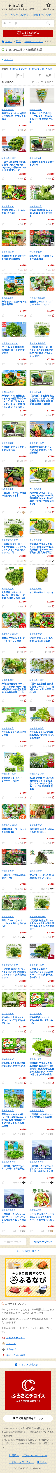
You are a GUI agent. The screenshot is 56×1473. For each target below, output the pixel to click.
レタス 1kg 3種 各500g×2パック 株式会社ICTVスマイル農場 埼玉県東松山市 (41, 973)
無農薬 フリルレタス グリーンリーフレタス (41, 303)
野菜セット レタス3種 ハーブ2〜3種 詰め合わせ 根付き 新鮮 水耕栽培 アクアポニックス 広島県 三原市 (14, 1120)
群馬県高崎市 (36, 589)
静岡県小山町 (36, 109)
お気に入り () (48, 9)
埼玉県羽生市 (36, 206)
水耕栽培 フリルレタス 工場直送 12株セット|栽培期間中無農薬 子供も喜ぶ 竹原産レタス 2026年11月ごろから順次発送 (42, 1069)
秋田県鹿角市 (8, 728)
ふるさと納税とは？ (30, 1364)
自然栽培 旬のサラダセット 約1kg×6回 (14, 448)
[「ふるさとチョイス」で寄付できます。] (52, 130)
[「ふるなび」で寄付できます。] (52, 560)
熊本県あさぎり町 (10, 343)
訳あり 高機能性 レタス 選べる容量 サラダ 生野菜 (41, 213)
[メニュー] (23, 512)
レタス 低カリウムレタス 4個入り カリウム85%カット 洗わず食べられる (42, 1217)
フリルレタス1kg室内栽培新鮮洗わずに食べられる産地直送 (42, 735)
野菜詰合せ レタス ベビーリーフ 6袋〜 (12, 779)
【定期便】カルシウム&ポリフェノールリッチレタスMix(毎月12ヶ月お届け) (14, 1218)
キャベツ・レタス (34, 41)
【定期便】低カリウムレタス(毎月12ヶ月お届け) (14, 1167)
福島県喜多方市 (37, 1110)
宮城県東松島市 (9, 774)
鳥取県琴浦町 (36, 158)
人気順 (48, 69)
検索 (48, 75)
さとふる (11, 1343)
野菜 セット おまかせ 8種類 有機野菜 (14, 303)
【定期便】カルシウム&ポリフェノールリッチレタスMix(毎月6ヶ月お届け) (42, 1169)
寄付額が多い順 (36, 69)
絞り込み (9, 82)
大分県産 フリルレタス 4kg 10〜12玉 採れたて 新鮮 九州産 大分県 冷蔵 (13, 595)
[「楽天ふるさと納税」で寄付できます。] (24, 315)
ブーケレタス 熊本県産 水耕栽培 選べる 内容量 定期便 (13, 350)
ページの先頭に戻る (26, 1251)
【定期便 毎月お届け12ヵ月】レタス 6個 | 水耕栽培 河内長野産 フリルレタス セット (42, 351)
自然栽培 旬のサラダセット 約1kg (42, 163)
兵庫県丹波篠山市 (38, 298)
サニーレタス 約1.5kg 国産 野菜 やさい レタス (42, 876)
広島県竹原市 (36, 1059)
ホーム (8, 41)
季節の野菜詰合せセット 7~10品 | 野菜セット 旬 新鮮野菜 (42, 450)
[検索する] (48, 23)
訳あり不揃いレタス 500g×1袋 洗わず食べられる (41, 1020)
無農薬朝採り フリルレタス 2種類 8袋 (14, 830)
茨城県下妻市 (36, 252)
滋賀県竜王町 (8, 206)
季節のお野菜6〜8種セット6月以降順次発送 (14, 257)
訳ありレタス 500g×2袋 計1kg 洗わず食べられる (14, 1064)
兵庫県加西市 (36, 1210)
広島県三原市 (8, 1110)
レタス (50, 41)
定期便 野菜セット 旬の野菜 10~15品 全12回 (41, 639)
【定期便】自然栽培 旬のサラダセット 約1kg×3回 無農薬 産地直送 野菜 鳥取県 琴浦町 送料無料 (42, 399)
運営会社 (42, 1462)
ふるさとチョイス (15, 1337)
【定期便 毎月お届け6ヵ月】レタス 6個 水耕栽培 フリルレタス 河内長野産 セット (42, 924)
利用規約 (14, 1455)
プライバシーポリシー (34, 1455)
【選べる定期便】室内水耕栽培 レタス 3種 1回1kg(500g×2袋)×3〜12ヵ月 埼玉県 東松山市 (14, 166)
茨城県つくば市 (37, 774)
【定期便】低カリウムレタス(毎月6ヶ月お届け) (42, 1115)
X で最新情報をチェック (29, 1418)
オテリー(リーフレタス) (41, 592)
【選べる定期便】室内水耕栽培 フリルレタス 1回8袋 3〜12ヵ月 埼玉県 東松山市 (42, 687)
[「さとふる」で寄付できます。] (24, 130)
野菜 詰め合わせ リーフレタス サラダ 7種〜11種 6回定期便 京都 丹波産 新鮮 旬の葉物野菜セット (14, 687)
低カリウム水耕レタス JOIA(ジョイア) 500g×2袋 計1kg (13, 1020)
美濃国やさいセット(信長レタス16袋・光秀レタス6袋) (14, 116)
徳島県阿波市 (36, 871)
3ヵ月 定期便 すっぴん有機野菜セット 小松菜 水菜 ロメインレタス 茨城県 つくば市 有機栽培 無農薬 (42, 783)
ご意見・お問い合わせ (21, 1462)
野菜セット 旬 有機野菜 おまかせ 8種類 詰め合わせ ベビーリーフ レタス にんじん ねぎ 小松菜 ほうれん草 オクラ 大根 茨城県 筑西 (14, 401)
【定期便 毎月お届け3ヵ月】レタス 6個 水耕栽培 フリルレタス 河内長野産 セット (14, 973)
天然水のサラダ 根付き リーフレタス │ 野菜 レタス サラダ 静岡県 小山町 (41, 117)
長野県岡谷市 (8, 252)
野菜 (18, 41)
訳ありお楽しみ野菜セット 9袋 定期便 (42, 257)
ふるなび (11, 1349)
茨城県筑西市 (8, 298)
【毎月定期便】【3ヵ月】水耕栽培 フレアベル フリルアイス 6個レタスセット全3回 (14, 548)
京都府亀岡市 (8, 680)
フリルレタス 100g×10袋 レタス (14, 733)
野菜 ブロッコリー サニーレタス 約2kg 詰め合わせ (14, 923)
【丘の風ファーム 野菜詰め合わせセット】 (14, 494)
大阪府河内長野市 (38, 343)
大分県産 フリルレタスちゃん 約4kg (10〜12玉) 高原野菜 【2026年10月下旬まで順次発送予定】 (42, 548)
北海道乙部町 (8, 489)
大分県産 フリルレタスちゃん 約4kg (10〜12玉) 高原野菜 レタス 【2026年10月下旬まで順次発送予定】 (42, 498)
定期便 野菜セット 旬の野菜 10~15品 (13, 211)
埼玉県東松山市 (9, 158)
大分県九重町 (36, 489)
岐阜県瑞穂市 (8, 109)
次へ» (43, 1241)
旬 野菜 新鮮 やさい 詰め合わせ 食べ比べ (42, 830)
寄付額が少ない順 (18, 69)
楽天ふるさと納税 (15, 1355)
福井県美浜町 (8, 1013)
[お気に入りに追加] (3, 130)
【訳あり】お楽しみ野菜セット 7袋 (14, 876)
